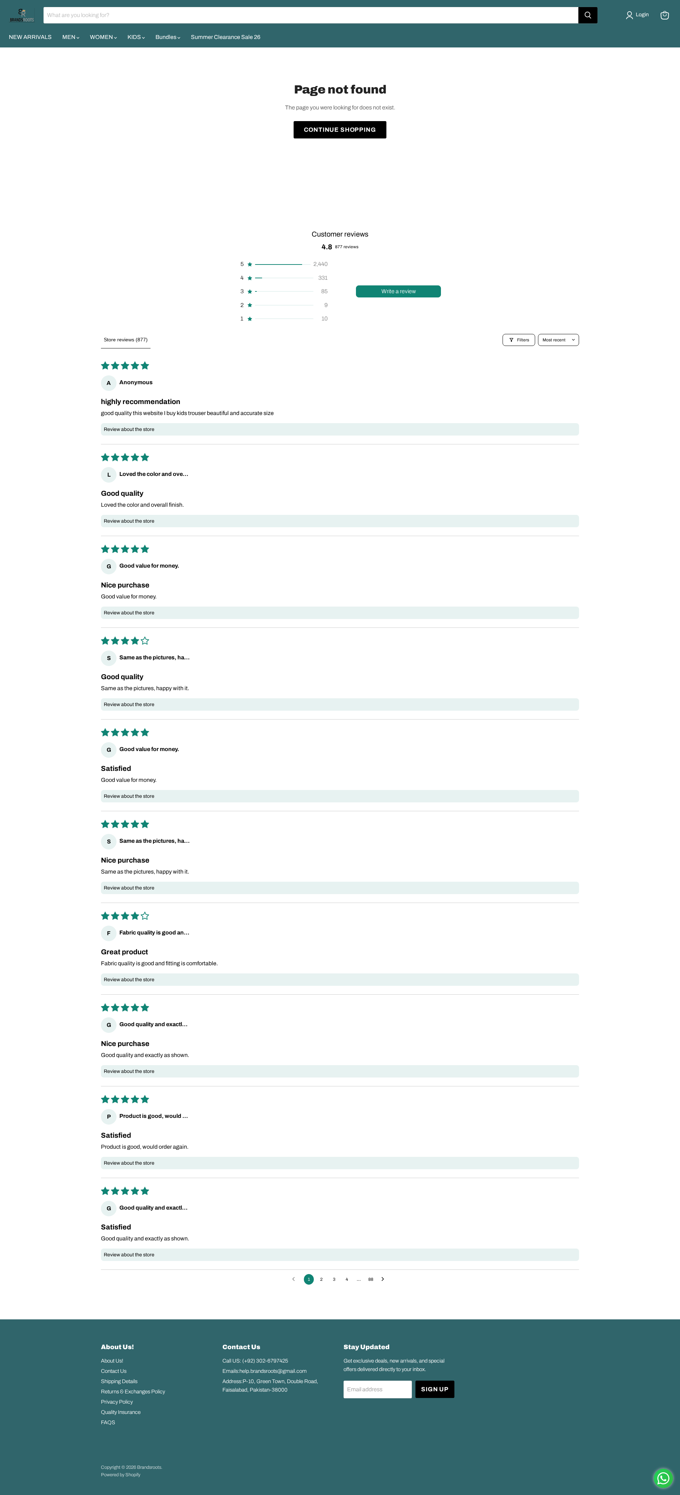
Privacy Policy (117, 1402)
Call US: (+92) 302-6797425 (255, 1361)
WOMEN (102, 37)
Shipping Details (119, 1381)
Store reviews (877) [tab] (126, 339)
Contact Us (113, 1371)
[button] (639, 15)
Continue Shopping (340, 129)
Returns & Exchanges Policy (133, 1391)
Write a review (398, 291)
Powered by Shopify (120, 1474)
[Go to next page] (384, 1279)
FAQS (108, 1422)
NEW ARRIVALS (30, 37)
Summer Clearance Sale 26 (225, 37)
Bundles (166, 37)
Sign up (435, 1389)
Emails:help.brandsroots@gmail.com (264, 1371)
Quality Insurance (121, 1412)
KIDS (135, 37)
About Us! (112, 1361)
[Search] (587, 15)
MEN (69, 37)
